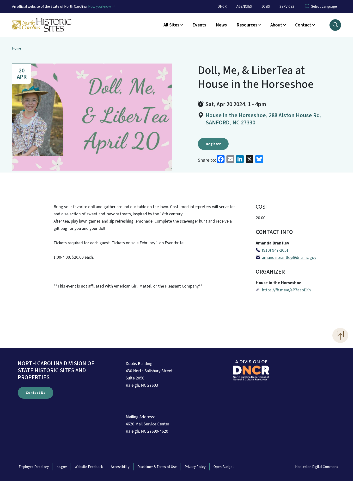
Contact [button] (303, 25)
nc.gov (62, 466)
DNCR (222, 6)
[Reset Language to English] (307, 6)
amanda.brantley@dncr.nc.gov (289, 258)
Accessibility (120, 466)
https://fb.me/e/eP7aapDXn (286, 290)
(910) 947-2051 (275, 250)
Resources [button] (247, 25)
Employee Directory (34, 466)
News (221, 25)
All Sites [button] (171, 25)
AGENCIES (244, 6)
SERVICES (287, 6)
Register (213, 144)
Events (199, 25)
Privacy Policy (195, 466)
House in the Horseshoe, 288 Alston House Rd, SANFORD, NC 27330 (264, 119)
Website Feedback (89, 466)
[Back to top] (340, 335)
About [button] (276, 25)
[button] (335, 25)
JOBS (266, 6)
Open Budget (223, 466)
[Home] (42, 19)
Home (16, 48)
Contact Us (35, 392)
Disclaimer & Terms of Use (157, 466)
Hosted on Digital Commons (316, 466)
